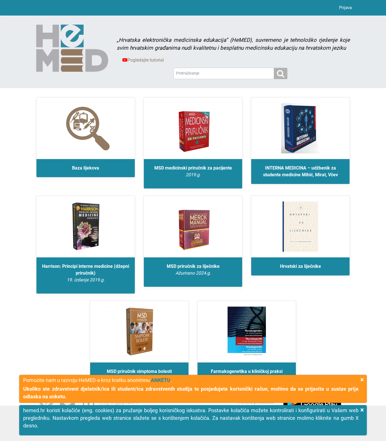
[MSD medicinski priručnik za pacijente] (193, 128)
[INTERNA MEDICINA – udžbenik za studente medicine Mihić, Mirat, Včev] (300, 128)
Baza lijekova (85, 168)
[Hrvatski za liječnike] (300, 226)
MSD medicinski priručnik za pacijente (193, 171)
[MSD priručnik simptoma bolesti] (139, 331)
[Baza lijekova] (85, 128)
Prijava (345, 7)
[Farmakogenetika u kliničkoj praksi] (247, 331)
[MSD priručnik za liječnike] (193, 226)
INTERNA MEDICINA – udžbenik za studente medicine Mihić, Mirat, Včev (300, 171)
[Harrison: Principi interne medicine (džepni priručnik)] (85, 226)
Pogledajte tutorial (145, 60)
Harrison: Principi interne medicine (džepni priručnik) (85, 273)
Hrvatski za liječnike (300, 266)
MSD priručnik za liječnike (193, 270)
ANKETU (160, 380)
